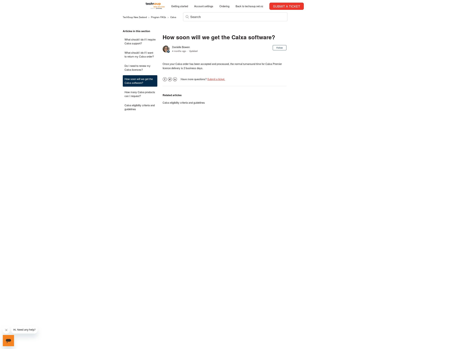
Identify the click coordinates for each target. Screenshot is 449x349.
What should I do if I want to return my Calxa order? (139, 54)
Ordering (224, 6)
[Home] (155, 8)
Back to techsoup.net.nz (249, 6)
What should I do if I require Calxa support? (140, 41)
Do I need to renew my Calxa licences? (137, 68)
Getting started (179, 6)
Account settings (203, 6)
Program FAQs (158, 17)
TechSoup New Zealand (135, 17)
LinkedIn (175, 79)
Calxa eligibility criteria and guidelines (140, 107)
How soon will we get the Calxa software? (139, 81)
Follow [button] (279, 47)
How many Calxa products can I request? (140, 94)
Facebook (165, 79)
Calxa (173, 17)
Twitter (170, 79)
